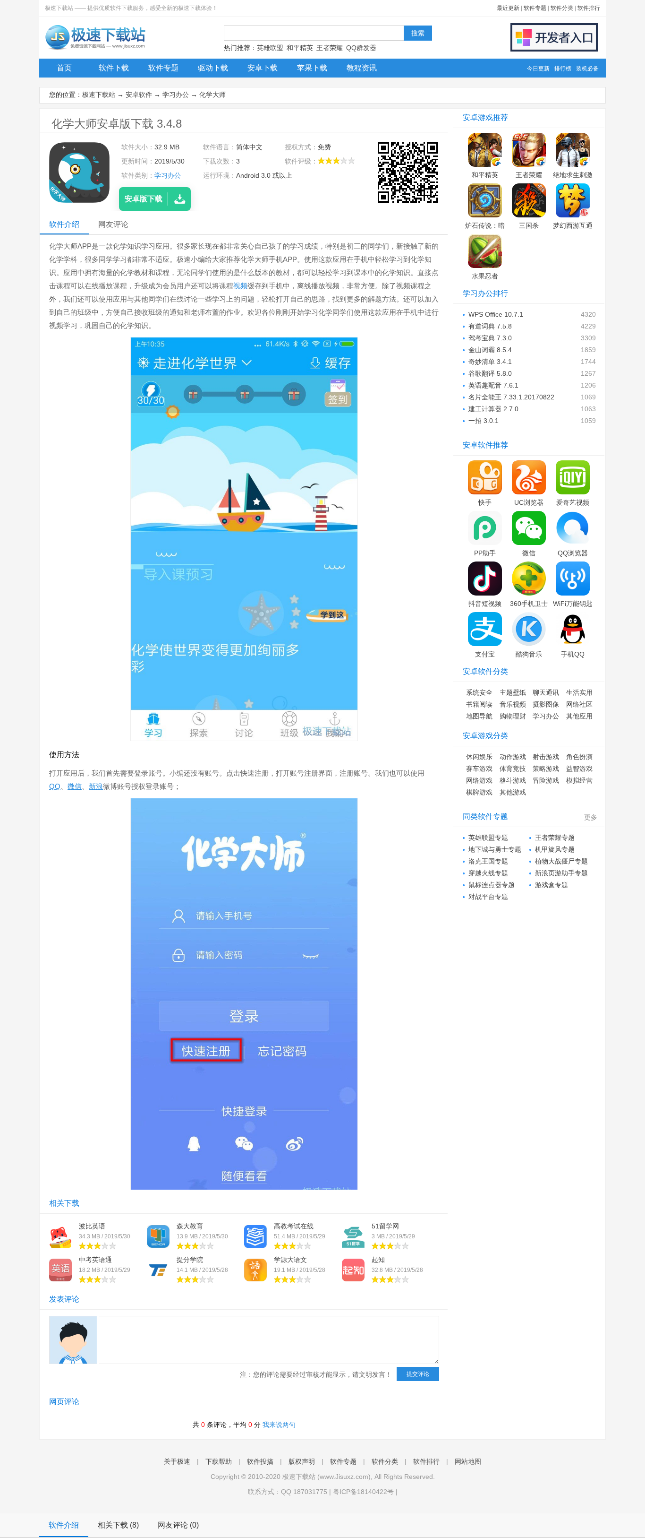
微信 (75, 786)
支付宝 (485, 654)
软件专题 (535, 8)
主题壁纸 (513, 692)
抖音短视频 (484, 603)
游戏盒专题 (551, 885)
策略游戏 (546, 768)
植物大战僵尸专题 (561, 861)
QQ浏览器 (573, 553)
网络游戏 (479, 780)
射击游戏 (546, 756)
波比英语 (92, 1226)
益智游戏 (579, 768)
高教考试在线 (294, 1226)
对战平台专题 (488, 896)
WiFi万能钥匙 (573, 603)
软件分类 (562, 8)
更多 (590, 817)
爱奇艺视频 (572, 502)
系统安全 (479, 692)
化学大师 (212, 94)
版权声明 (302, 1461)
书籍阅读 (479, 704)
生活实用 (579, 692)
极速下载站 (98, 94)
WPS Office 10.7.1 (495, 314)
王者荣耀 (329, 48)
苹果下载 (312, 68)
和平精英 (300, 48)
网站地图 (468, 1461)
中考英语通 (95, 1259)
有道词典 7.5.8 (490, 326)
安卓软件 (139, 94)
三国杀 (529, 225)
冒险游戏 (546, 780)
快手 (485, 502)
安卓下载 (262, 68)
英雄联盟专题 (488, 837)
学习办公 (175, 94)
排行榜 (562, 68)
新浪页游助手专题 (561, 873)
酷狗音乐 (529, 654)
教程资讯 (362, 68)
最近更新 (508, 8)
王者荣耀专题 (555, 837)
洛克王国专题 (488, 861)
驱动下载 (213, 68)
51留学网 (385, 1226)
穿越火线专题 (488, 873)
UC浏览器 (528, 502)
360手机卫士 (529, 603)
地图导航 (479, 716)
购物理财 (513, 716)
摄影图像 (546, 704)
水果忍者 (485, 276)
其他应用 (579, 716)
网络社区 (579, 704)
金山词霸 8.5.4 (490, 350)
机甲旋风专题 (555, 849)
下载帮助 (218, 1461)
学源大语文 (290, 1259)
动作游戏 (513, 756)
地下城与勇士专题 (494, 849)
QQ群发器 (361, 48)
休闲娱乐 (479, 756)
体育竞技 (513, 768)
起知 (378, 1259)
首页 (64, 68)
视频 (240, 286)
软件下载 (114, 68)
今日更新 (538, 68)
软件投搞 (260, 1461)
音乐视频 (513, 704)
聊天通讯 (546, 692)
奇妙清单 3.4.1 (490, 361)
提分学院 (190, 1259)
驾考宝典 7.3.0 (490, 338)
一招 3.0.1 (483, 420)
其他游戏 (513, 792)
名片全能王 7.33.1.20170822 (511, 397)
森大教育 (190, 1226)
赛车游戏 (479, 768)
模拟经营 (579, 780)
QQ (54, 786)
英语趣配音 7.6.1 (493, 385)
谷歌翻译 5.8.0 (490, 373)
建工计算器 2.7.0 (493, 409)
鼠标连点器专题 (491, 885)
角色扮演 (579, 756)
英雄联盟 (270, 48)
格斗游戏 (513, 780)
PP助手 (485, 553)
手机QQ (573, 654)
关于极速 (177, 1461)
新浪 (96, 786)
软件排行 (588, 8)
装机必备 (587, 68)
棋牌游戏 (479, 792)
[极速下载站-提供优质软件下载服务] (94, 49)
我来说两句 (279, 1424)
